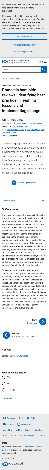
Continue (8, 399)
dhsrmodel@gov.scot (18, 356)
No (8, 383)
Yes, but (11, 390)
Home (4, 78)
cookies (12, 4)
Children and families (15, 129)
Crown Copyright (9, 435)
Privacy (42, 435)
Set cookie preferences (24, 51)
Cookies (38, 430)
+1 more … (15, 133)
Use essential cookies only (25, 45)
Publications (15, 78)
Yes (9, 377)
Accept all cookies (24, 36)
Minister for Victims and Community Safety (24, 123)
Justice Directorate (19, 126)
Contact (28, 430)
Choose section (10, 200)
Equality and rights (32, 129)
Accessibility (7, 430)
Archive (19, 430)
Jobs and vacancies (27, 435)
